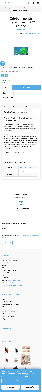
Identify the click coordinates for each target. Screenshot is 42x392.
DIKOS (32, 8)
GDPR (3, 307)
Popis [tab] (6, 107)
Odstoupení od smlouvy (9, 312)
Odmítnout (10, 387)
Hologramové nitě (25, 168)
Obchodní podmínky (8, 302)
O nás (3, 299)
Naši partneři (5, 319)
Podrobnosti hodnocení (32, 33)
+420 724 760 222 (11, 283)
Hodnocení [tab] (16, 107)
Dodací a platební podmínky (10, 304)
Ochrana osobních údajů (9, 314)
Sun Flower (21, 30)
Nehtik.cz (25, 8)
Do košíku (27, 87)
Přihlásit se (7, 243)
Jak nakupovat (6, 309)
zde (26, 376)
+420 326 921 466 (14, 280)
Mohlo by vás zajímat (8, 316)
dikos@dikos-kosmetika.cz (14, 285)
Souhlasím (30, 387)
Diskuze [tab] (27, 107)
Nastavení (20, 381)
